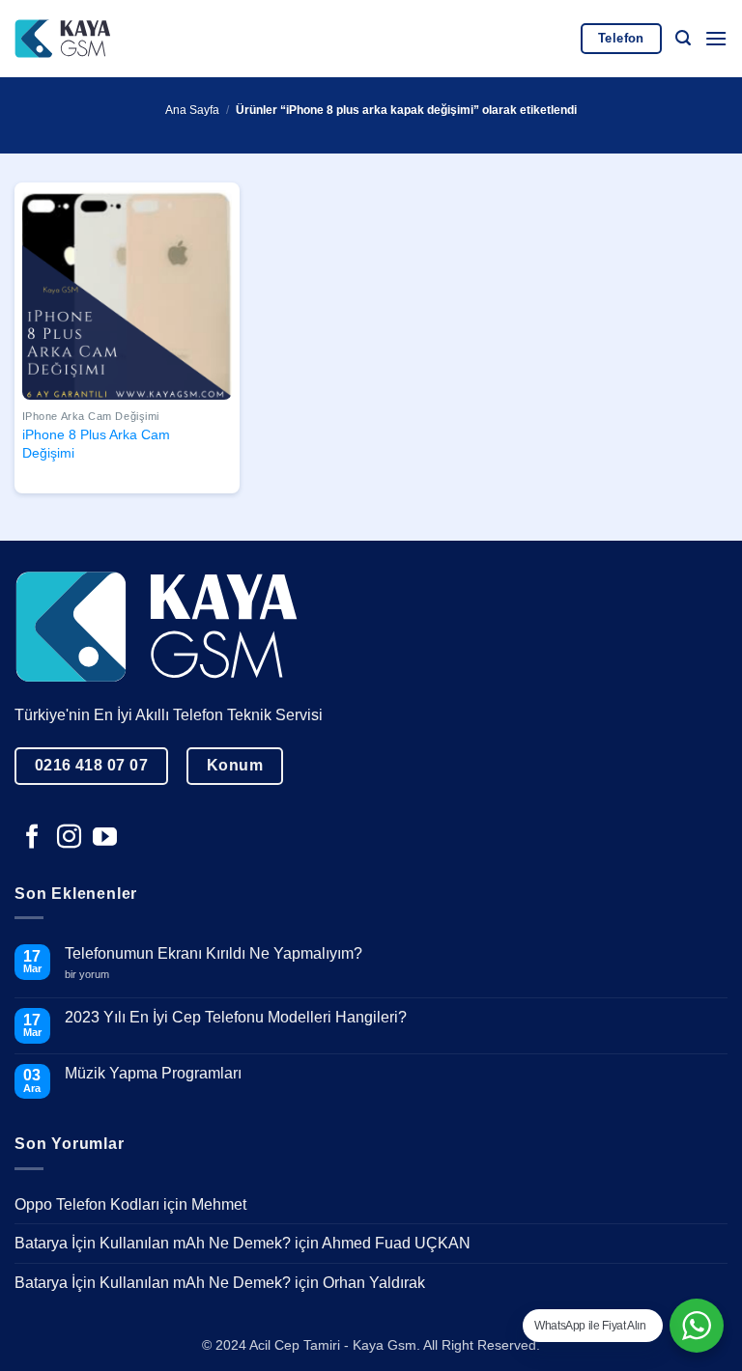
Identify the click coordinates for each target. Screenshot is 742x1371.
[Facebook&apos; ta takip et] (32, 838)
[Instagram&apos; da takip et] (69, 838)
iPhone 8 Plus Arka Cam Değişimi (96, 444)
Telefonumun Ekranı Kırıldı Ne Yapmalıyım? (213, 953)
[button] (683, 38)
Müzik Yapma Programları (153, 1073)
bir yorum (94, 974)
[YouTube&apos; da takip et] (105, 838)
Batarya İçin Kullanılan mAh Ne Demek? (152, 1243)
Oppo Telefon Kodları (86, 1204)
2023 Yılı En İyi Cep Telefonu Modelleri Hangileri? (236, 1017)
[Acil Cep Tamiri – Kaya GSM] (62, 38)
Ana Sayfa (192, 110)
